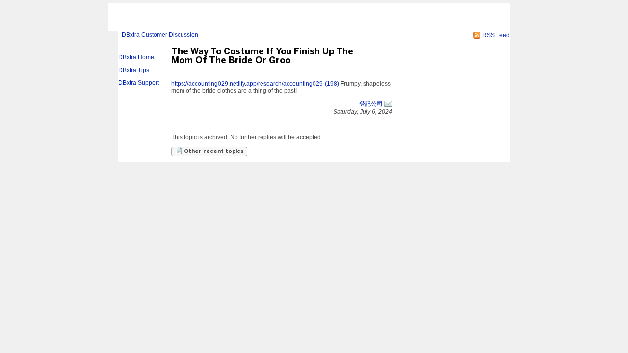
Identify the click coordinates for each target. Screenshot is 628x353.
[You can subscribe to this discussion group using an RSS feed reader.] (477, 35)
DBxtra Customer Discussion (160, 34)
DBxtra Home (136, 57)
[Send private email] (388, 104)
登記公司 (371, 104)
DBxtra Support (138, 82)
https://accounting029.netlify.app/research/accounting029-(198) (255, 83)
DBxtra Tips (133, 70)
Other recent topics (213, 151)
